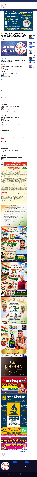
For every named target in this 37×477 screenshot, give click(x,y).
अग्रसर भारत (19, 473)
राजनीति (29, 61)
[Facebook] (1, 58)
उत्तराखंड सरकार (30, 46)
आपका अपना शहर (30, 38)
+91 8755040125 (29, 466)
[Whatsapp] (6, 58)
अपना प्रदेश (34, 42)
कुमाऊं (32, 46)
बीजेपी (29, 47)
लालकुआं (31, 47)
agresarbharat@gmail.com (30, 467)
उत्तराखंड (32, 38)
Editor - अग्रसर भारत (6, 38)
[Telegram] (5, 58)
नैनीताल (34, 46)
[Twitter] (3, 58)
